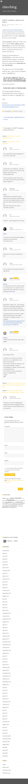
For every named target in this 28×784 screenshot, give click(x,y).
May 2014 (5, 627)
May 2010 (5, 733)
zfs (16, 507)
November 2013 (7, 644)
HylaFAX (14, 502)
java (18, 502)
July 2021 (5, 553)
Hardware (9, 502)
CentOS (16, 111)
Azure (9, 498)
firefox (16, 500)
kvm (24, 502)
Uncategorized (8, 111)
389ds (3, 498)
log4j (13, 503)
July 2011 (5, 710)
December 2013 (7, 642)
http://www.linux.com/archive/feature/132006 (13, 105)
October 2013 (6, 647)
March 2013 (6, 664)
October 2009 (6, 741)
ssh (7, 506)
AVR (6, 498)
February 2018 (6, 570)
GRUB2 (3, 502)
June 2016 (5, 582)
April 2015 (5, 607)
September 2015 (7, 593)
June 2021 (5, 556)
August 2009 (6, 744)
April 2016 (5, 587)
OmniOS (4, 504)
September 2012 (7, 681)
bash (12, 498)
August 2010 (6, 724)
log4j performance (19, 117)
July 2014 (5, 624)
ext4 (5, 500)
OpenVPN (8, 504)
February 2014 (6, 636)
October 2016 (6, 579)
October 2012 (6, 679)
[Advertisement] (14, 523)
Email (5, 453)
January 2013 (6, 670)
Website (6, 460)
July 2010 (5, 727)
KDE (21, 502)
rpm (21, 505)
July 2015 (5, 599)
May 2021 (5, 559)
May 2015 (5, 604)
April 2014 (5, 630)
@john (5, 194)
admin (4, 24)
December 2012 (7, 673)
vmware (15, 506)
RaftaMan (12, 188)
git (20, 500)
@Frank (5, 284)
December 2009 (7, 736)
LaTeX (3, 503)
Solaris (3, 506)
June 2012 (5, 690)
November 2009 (7, 738)
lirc (11, 503)
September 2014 (7, 619)
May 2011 (5, 716)
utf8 (11, 506)
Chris (11, 148)
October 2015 (6, 590)
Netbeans (22, 503)
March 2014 (6, 633)
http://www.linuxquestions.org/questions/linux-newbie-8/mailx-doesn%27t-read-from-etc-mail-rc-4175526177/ (13, 322)
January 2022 (6, 550)
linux (9, 503)
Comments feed (7, 770)
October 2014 (6, 616)
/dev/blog (9, 7)
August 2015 (6, 596)
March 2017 (6, 576)
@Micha (5, 338)
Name (6, 445)
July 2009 (5, 747)
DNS (3, 500)
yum (14, 507)
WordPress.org (6, 773)
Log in (4, 764)
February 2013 (6, 667)
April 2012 (5, 696)
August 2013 (6, 653)
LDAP (6, 503)
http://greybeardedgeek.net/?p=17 (10, 107)
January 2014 (6, 639)
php (11, 505)
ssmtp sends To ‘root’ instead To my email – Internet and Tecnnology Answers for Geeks (14, 385)
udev (9, 506)
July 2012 (5, 687)
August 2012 (6, 684)
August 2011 (6, 707)
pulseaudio (15, 505)
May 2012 (5, 693)
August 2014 (6, 622)
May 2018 (5, 562)
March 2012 (6, 699)
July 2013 (5, 656)
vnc (18, 506)
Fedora (20, 111)
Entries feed (6, 767)
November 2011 (7, 701)
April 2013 (5, 662)
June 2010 (5, 730)
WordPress (5, 507)
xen (11, 507)
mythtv (18, 503)
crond (22, 498)
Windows (21, 506)
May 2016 (5, 584)
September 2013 (7, 650)
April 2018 (5, 564)
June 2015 (5, 602)
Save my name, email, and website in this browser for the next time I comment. (13, 470)
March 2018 (6, 567)
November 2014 (7, 613)
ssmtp (13, 291)
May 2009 (5, 753)
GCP (18, 500)
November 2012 (7, 676)
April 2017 (5, 573)
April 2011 (5, 719)
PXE (19, 505)
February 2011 (6, 721)
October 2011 (6, 704)
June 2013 (5, 659)
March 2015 (6, 610)
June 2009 (5, 750)
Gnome (23, 500)
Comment (7, 426)
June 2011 (5, 713)
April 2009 (5, 756)
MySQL (15, 503)
